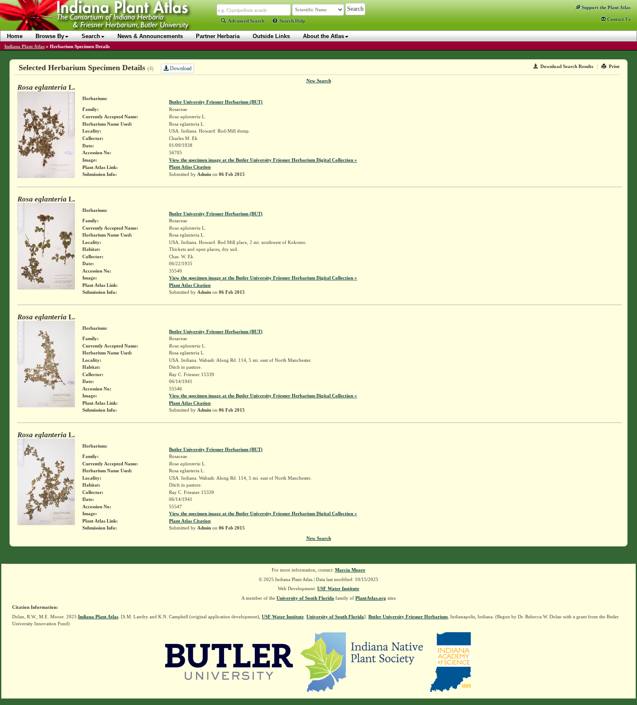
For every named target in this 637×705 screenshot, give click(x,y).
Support (605, 7)
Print (614, 66)
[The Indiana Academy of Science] (450, 661)
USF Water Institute (338, 588)
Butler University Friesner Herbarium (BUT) (216, 101)
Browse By (50, 36)
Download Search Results (566, 66)
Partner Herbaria (218, 36)
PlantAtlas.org (370, 598)
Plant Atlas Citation (190, 166)
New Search (318, 80)
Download (180, 68)
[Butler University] (229, 661)
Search (90, 36)
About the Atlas (323, 36)
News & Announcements (150, 36)
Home (15, 36)
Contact (618, 19)
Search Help (292, 20)
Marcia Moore (350, 569)
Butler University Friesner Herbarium (408, 616)
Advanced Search (246, 20)
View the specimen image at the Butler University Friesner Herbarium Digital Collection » (263, 159)
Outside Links (271, 36)
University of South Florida (305, 598)
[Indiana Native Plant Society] (362, 661)
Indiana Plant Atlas (24, 46)
